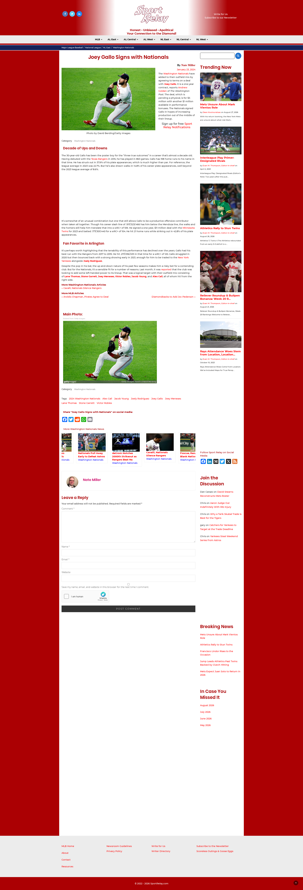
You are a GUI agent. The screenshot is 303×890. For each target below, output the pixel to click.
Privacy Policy (114, 851)
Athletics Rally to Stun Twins (216, 644)
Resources (67, 866)
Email (65, 559)
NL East (165, 39)
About (65, 853)
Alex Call (158, 276)
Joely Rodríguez (92, 261)
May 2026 (205, 725)
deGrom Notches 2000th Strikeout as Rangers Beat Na (110, 456)
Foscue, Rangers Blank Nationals (176, 455)
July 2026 (205, 712)
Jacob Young (138, 276)
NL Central (183, 39)
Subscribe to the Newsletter (212, 846)
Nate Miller (188, 65)
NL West (201, 39)
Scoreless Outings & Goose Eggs (214, 851)
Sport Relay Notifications (177, 125)
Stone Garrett (89, 276)
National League (93, 47)
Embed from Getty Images (74, 319)
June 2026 (206, 718)
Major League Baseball (72, 47)
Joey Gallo (157, 398)
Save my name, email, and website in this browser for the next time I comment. (105, 587)
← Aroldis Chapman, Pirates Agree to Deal (85, 296)
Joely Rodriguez (140, 398)
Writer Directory (161, 851)
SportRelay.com (159, 883)
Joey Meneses (106, 276)
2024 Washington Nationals (84, 398)
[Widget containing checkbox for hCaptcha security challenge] (85, 596)
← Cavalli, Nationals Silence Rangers (81, 288)
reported (166, 269)
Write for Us (221, 14)
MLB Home (68, 846)
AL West (148, 39)
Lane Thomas (72, 276)
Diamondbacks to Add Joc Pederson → (173, 296)
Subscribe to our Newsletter (221, 17)
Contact (66, 859)
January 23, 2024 (186, 69)
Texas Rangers (99, 159)
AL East (112, 39)
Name (66, 546)
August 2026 (207, 705)
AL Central (130, 39)
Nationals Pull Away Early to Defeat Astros (77, 455)
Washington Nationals (123, 47)
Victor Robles (122, 276)
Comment (68, 508)
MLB (98, 39)
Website (66, 572)
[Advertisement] (128, 195)
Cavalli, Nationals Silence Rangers (142, 454)
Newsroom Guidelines (119, 846)
